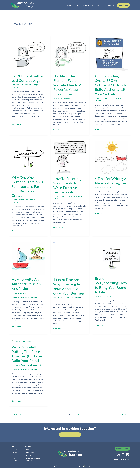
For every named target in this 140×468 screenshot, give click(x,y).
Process (69, 5)
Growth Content (101, 98)
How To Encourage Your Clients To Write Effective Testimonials (68, 185)
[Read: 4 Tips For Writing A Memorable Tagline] (111, 157)
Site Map (87, 466)
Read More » (16, 124)
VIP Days (29, 455)
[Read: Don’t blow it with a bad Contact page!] (28, 54)
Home (14, 446)
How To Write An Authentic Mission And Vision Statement (26, 286)
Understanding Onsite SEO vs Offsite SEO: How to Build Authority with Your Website (111, 85)
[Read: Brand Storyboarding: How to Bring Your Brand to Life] (111, 257)
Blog (104, 5)
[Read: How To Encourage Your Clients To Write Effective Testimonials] (70, 157)
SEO (109, 98)
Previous (16, 414)
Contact (111, 5)
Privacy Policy (80, 466)
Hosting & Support (88, 5)
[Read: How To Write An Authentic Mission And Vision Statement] (28, 258)
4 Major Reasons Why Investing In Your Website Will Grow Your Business (69, 286)
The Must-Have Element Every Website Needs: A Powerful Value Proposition (67, 85)
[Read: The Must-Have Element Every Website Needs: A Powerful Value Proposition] (70, 54)
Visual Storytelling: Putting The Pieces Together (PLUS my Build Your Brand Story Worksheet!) (27, 356)
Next (125, 414)
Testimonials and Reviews (63, 196)
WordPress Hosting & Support (33, 459)
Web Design (33, 84)
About (99, 5)
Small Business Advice (20, 84)
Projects (77, 5)
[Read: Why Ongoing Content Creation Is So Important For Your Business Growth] (28, 156)
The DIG (29, 449)
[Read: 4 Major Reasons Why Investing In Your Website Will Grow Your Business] (70, 258)
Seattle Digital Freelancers (121, 459)
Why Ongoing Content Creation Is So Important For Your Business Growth (27, 186)
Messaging (99, 187)
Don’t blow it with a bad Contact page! (27, 78)
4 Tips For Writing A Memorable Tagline (110, 181)
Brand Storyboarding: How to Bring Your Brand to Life (111, 285)
